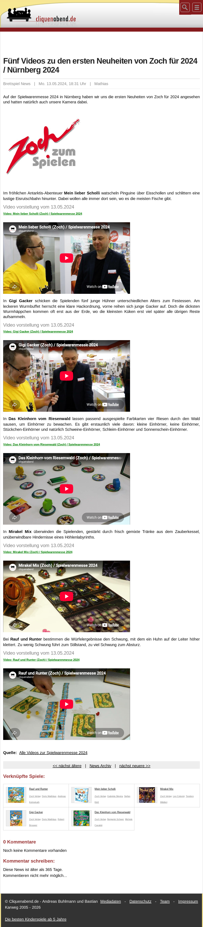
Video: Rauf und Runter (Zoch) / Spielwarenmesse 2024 (41, 659)
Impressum (188, 901)
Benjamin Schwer (115, 819)
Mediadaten (110, 901)
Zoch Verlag (35, 796)
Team (165, 901)
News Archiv (100, 766)
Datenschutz (140, 901)
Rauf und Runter (38, 788)
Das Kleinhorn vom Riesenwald (112, 812)
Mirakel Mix (166, 788)
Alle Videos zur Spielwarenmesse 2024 (53, 752)
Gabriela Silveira (115, 796)
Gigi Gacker (36, 812)
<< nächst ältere (67, 766)
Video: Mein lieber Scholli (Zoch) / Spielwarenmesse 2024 (42, 213)
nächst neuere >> (134, 766)
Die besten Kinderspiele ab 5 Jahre (35, 919)
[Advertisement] (101, 43)
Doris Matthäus (49, 796)
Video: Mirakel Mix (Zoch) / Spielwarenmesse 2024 (37, 552)
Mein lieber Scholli (105, 788)
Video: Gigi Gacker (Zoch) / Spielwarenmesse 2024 (38, 331)
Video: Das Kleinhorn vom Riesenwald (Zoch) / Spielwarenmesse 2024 (51, 444)
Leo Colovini (179, 796)
